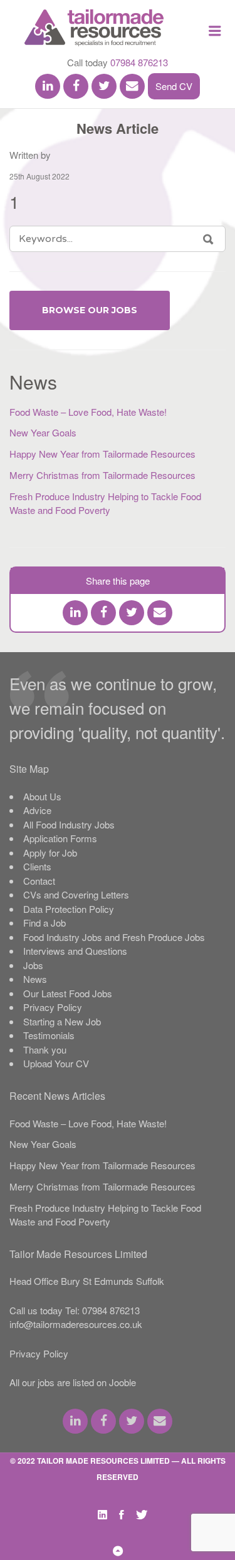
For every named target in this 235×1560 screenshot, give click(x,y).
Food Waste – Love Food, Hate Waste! (88, 411)
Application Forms (60, 838)
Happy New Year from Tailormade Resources (102, 453)
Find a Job (44, 922)
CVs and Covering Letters (76, 894)
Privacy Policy (52, 1007)
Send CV (173, 86)
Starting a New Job (62, 1021)
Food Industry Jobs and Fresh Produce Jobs (114, 937)
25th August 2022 (39, 176)
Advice (37, 810)
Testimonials (49, 1035)
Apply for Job (50, 852)
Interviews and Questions (75, 950)
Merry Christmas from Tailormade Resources (102, 474)
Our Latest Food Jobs (67, 993)
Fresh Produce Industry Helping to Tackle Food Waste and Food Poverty (105, 503)
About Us (42, 796)
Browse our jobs (89, 310)
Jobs (33, 965)
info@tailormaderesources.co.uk (75, 1324)
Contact (39, 880)
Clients (37, 866)
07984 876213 (139, 62)
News (35, 978)
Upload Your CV (56, 1063)
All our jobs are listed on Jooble (72, 1382)
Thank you (44, 1049)
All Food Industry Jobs (69, 824)
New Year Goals (42, 432)
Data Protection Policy (68, 908)
